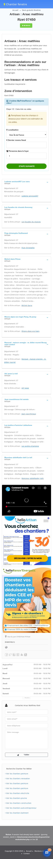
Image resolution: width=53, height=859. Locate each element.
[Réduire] (44, 832)
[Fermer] (49, 832)
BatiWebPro (31, 856)
